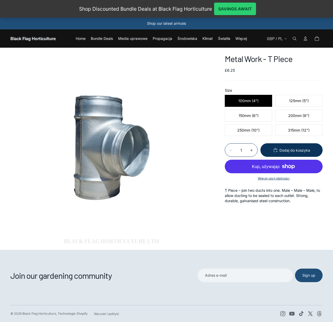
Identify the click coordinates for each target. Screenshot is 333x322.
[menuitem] (241, 38)
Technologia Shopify (73, 313)
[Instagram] (283, 314)
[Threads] (319, 314)
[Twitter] (310, 314)
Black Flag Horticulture (39, 313)
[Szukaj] (294, 38)
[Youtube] (292, 314)
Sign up (308, 275)
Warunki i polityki (106, 314)
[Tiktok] (301, 314)
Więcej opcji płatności (274, 178)
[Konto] (305, 38)
